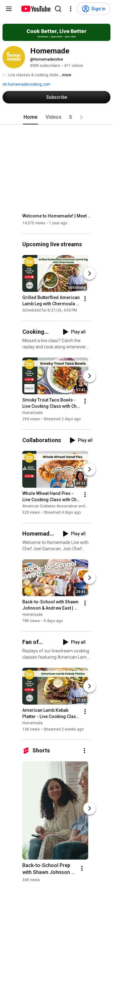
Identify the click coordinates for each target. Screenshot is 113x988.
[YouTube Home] (35, 8)
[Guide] (9, 8)
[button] (81, 117)
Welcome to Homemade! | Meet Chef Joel (56, 215)
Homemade (32, 413)
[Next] (89, 273)
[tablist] (56, 117)
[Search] (58, 8)
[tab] (30, 117)
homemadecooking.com (29, 84)
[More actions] (85, 299)
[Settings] (70, 8)
